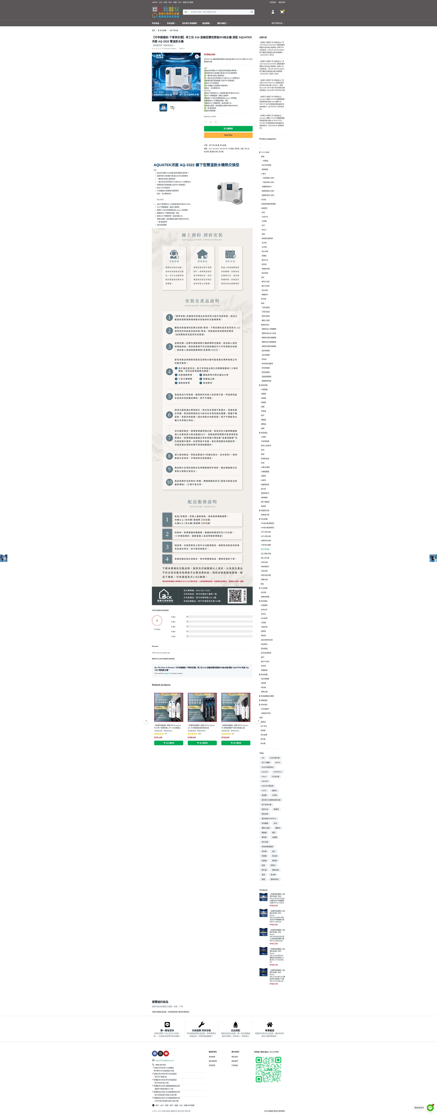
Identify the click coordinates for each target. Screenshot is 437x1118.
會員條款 (212, 1057)
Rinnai (264, 776)
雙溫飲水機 (214, 152)
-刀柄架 (263, 437)
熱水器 (263, 739)
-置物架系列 (265, 493)
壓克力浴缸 (266, 281)
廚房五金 (265, 809)
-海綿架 (263, 476)
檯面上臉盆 (266, 320)
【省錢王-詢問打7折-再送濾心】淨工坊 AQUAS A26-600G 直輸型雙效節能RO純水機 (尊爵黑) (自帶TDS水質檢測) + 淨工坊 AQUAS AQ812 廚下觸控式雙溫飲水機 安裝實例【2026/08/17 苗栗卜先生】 (272, 67)
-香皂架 (263, 666)
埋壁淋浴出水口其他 (269, 333)
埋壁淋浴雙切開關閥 (269, 346)
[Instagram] (160, 1053)
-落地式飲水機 (266, 575)
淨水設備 (264, 735)
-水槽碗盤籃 (265, 471)
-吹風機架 (264, 605)
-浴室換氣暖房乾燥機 (268, 204)
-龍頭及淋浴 (265, 325)
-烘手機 (263, 299)
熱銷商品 (262, 722)
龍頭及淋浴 (275, 879)
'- (259, 148)
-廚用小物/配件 (266, 445)
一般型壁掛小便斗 (268, 178)
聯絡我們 (235, 1061)
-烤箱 (262, 407)
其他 (263, 212)
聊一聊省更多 (167, 1030)
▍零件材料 (263, 705)
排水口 (264, 230)
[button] (172, 2)
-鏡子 (262, 657)
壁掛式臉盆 (266, 316)
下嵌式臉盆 (266, 307)
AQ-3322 (215, 149)
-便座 (262, 156)
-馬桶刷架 (264, 670)
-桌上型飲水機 (266, 553)
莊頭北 (273, 865)
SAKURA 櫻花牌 (267, 786)
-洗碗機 (263, 398)
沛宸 (242, 149)
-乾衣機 (263, 592)
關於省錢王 (221, 23)
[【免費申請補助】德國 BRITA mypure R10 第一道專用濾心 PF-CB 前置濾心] (168, 707)
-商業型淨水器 (266, 540)
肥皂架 (264, 264)
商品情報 (206, 23)
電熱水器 (275, 870)
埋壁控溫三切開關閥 (269, 329)
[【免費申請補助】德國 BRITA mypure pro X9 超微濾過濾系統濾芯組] (202, 707)
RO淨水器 (275, 776)
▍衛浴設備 (263, 674)
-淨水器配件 (265, 709)
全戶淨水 (264, 726)
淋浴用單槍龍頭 (267, 846)
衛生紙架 (265, 273)
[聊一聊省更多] (167, 1025)
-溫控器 (263, 683)
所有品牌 (170, 23)
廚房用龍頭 (266, 350)
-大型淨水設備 (266, 545)
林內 (275, 823)
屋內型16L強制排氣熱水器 (271, 800)
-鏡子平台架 (265, 661)
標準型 (237, 149)
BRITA (277, 762)
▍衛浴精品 (263, 601)
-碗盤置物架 (265, 484)
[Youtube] (166, 1053)
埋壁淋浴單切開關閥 (269, 337)
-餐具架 (263, 506)
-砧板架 (263, 480)
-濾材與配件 (265, 566)
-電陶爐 (263, 424)
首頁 (153, 30)
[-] (206, 122)
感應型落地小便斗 (268, 195)
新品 (262, 584)
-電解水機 (264, 579)
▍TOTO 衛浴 (264, 152)
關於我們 (235, 1057)
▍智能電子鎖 (264, 510)
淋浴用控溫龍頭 (267, 363)
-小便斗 (263, 174)
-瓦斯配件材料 (266, 713)
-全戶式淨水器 (266, 532)
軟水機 (263, 743)
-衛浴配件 (264, 644)
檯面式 (277, 828)
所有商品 (155, 23)
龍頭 (263, 879)
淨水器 (264, 851)
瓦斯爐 (264, 861)
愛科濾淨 (265, 814)
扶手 (263, 225)
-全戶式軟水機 (266, 536)
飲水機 (221, 152)
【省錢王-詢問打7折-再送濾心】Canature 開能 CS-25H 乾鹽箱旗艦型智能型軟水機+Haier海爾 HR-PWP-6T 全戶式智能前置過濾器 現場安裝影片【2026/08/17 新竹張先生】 (271, 103)
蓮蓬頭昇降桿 (266, 381)
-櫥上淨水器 (265, 558)
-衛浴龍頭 (264, 648)
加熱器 (263, 730)
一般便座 (265, 161)
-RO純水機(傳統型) (267, 523)
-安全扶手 (264, 609)
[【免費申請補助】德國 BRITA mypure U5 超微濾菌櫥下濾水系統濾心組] (235, 707)
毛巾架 (264, 243)
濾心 (273, 851)
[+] (215, 122)
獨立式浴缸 (266, 286)
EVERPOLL (278, 772)
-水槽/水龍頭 (265, 467)
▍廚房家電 (263, 385)
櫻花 (273, 832)
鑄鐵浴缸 (265, 294)
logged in (167, 673)
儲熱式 (274, 790)
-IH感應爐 (264, 389)
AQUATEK (223, 149)
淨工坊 (246, 149)
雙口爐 (264, 870)
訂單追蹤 (235, 1065)
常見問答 (212, 1065)
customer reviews (169, 48)
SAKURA (265, 781)
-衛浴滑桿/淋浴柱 (267, 640)
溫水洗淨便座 (266, 165)
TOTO (264, 790)
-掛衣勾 (263, 614)
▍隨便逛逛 (263, 700)
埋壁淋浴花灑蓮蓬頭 (269, 342)
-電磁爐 (263, 420)
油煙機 (274, 837)
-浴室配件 (264, 208)
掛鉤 (263, 234)
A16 (210, 149)
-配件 (262, 415)
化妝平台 (265, 217)
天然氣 (274, 795)
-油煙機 (263, 394)
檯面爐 (264, 832)
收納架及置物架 (267, 238)
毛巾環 (264, 247)
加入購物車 (228, 128)
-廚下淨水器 (173, 30)
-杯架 (262, 463)
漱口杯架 (265, 251)
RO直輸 (231, 149)
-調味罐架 (264, 497)
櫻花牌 (264, 837)
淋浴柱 (264, 359)
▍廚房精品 (263, 433)
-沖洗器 (263, 622)
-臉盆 (262, 303)
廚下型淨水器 (266, 804)
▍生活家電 (263, 588)
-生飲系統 (264, 571)
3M (263, 758)
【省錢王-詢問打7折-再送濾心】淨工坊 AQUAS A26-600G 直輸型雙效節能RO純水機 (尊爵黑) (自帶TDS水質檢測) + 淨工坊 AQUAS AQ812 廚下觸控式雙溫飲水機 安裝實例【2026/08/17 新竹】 (272, 48)
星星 (261, 717)
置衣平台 (265, 260)
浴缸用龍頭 (266, 355)
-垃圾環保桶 (265, 441)
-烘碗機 (263, 402)
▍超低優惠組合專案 (266, 696)
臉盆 (263, 865)
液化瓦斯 (265, 842)
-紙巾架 (263, 489)
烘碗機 (264, 856)
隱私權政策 (213, 1061)
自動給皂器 (266, 269)
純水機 (206, 152)
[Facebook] (155, 1053)
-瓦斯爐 (263, 411)
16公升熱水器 (274, 758)
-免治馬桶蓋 (265, 679)
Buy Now (228, 135)
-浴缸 (262, 277)
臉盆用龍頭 (266, 372)
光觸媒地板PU (267, 186)
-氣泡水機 (264, 562)
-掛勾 (262, 450)
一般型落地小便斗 (268, 182)
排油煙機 (265, 823)
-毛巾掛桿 (264, 618)
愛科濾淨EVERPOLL (269, 818)
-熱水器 (263, 687)
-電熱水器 (264, 692)
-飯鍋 (262, 428)
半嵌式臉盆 (266, 312)
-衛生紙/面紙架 (266, 653)
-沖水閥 (263, 199)
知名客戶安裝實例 (189, 23)
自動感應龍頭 (266, 376)
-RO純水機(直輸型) (267, 527)
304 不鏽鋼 (266, 762)
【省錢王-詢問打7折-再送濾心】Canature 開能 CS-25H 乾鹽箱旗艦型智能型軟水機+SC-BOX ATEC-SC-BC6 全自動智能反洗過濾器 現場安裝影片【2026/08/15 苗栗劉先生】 (271, 122)
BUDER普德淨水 (268, 767)
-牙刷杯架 (264, 627)
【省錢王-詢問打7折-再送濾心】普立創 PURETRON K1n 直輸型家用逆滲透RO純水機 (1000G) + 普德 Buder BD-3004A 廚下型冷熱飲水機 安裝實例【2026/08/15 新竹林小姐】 (272, 85)
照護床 (264, 256)
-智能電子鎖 (265, 515)
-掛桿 (262, 454)
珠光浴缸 (265, 290)
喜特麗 (264, 795)
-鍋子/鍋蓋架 (265, 502)
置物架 (274, 861)
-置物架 (263, 631)
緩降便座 (265, 169)
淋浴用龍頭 (266, 368)
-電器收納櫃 (265, 597)
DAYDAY (265, 772)
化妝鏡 (264, 221)
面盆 (263, 875)
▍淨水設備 (162, 30)
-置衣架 (263, 635)
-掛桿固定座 (265, 458)
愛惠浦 (276, 809)
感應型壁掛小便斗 (268, 191)
